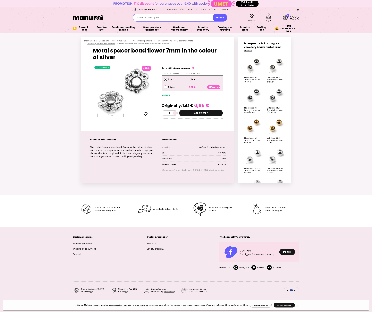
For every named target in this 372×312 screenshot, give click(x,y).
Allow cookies (284, 305)
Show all (248, 50)
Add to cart (201, 113)
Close (369, 3)
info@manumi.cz (216, 170)
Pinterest (260, 267)
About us (205, 9)
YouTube (277, 267)
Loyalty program (222, 9)
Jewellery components (141, 40)
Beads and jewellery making (112, 40)
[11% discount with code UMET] (186, 3)
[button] (145, 114)
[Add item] (175, 113)
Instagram (244, 267)
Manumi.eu (89, 40)
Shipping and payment (174, 9)
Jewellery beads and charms (101, 43)
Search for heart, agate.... (148, 17)
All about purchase (82, 243)
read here (244, 305)
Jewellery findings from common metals (176, 40)
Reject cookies (261, 305)
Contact (192, 9)
